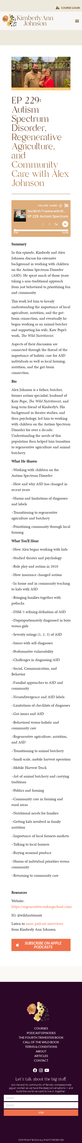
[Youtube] (47, 1070)
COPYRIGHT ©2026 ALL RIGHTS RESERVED (41, 1139)
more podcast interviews (44, 923)
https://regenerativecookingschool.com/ (41, 906)
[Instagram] (41, 1070)
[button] (77, 21)
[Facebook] (35, 1070)
